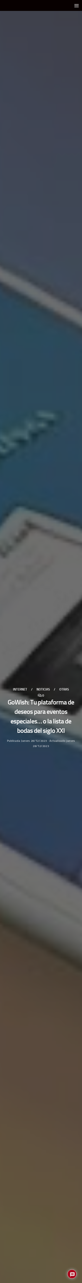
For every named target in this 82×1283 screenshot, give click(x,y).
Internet (20, 689)
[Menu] (76, 5)
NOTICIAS (43, 689)
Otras (64, 689)
